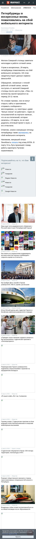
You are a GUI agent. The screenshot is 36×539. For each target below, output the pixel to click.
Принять (18, 537)
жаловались (23, 133)
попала (14, 142)
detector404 (9, 32)
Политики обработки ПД (9, 533)
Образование (16, 8)
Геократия (5, 8)
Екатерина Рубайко (7, 28)
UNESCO (27, 8)
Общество (18, 30)
